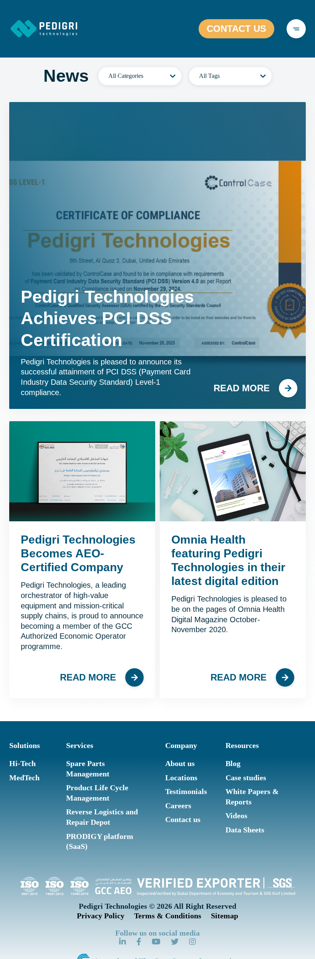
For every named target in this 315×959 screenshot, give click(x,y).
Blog (232, 763)
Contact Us (236, 28)
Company (181, 745)
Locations (181, 777)
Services (79, 745)
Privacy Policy (100, 915)
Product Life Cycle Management (97, 792)
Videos (236, 815)
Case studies (245, 777)
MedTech (24, 777)
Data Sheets (244, 830)
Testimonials (186, 791)
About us (180, 763)
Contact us (183, 819)
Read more (242, 388)
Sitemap (224, 915)
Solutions (24, 745)
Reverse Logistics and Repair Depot (102, 816)
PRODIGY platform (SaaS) (99, 841)
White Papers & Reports (252, 796)
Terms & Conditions (167, 915)
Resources (242, 745)
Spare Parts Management (87, 768)
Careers (178, 805)
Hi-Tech (22, 763)
